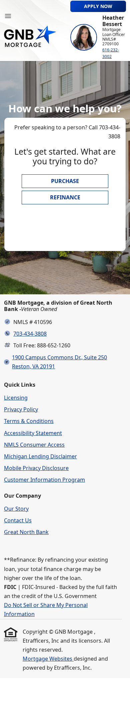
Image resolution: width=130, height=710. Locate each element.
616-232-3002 (110, 53)
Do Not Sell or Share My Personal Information (46, 609)
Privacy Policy (21, 409)
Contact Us (18, 520)
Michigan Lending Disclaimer (40, 456)
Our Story (16, 508)
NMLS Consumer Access (34, 444)
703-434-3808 (30, 333)
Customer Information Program (44, 479)
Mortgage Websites (48, 658)
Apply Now (98, 6)
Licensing (16, 397)
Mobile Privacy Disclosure (36, 468)
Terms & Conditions (29, 421)
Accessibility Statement (33, 433)
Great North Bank (26, 532)
